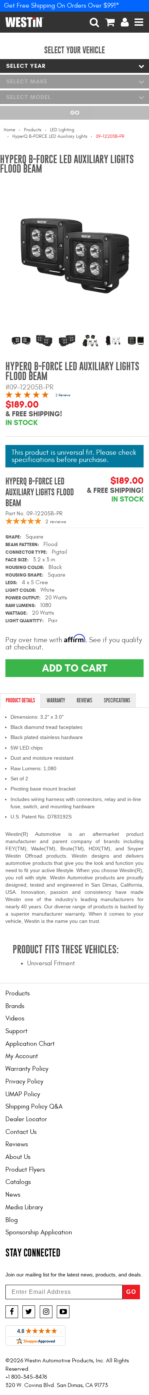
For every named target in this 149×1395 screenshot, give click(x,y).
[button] (94, 22)
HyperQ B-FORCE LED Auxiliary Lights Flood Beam (39, 492)
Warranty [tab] (56, 700)
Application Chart (30, 1044)
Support (16, 1031)
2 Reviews (62, 395)
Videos (14, 1018)
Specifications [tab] (117, 700)
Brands (14, 1006)
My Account (21, 1056)
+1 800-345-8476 (26, 1377)
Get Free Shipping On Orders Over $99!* (61, 5)
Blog (11, 1220)
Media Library (24, 1207)
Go (74, 112)
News (12, 1194)
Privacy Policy (24, 1081)
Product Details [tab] (20, 700)
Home (9, 129)
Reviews (16, 1144)
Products (32, 129)
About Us (17, 1157)
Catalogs (18, 1182)
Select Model (28, 97)
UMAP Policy (22, 1094)
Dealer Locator (26, 1119)
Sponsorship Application (38, 1232)
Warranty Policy (26, 1069)
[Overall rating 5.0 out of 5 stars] (27, 396)
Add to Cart (74, 667)
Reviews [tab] (84, 700)
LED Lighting (62, 129)
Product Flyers (25, 1169)
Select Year (26, 65)
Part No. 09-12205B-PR (34, 513)
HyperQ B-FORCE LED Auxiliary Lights (49, 136)
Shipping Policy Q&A (34, 1106)
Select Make (26, 81)
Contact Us (21, 1132)
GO (131, 1292)
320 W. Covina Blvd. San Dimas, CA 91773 (56, 1385)
